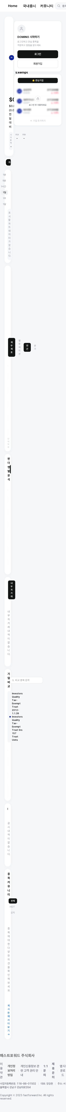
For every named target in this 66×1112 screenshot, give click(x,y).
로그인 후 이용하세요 (38, 105)
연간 (27, 347)
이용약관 (1, 1070)
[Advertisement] (33, 302)
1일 (4, 192)
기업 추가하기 (39, 120)
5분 (4, 180)
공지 (13, 912)
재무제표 (12, 347)
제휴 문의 (53, 1070)
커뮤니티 (46, 6)
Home (12, 6)
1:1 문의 (45, 1070)
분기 (35, 347)
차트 (10, 162)
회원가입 (37, 63)
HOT (12, 906)
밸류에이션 (20, 347)
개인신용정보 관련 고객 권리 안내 (30, 1070)
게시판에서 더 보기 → (9, 1020)
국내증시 (29, 6)
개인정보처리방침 (11, 1070)
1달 (4, 204)
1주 (4, 198)
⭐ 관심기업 (37, 80)
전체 (13, 900)
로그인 (37, 54)
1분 (4, 174)
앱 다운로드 (63, 1070)
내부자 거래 (12, 590)
